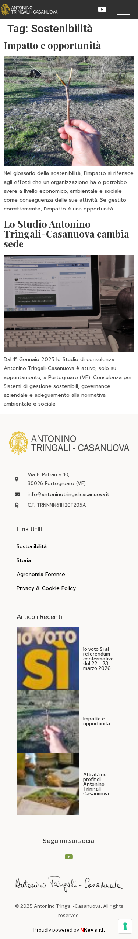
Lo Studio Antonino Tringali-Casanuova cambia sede (66, 233)
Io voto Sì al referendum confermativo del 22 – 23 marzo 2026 (98, 658)
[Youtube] (102, 9)
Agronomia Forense (41, 574)
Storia (24, 560)
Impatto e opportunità (52, 45)
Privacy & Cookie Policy (46, 588)
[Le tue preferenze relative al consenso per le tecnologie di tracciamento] (125, 926)
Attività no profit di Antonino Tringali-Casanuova (96, 783)
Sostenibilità (32, 546)
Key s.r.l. (92, 930)
